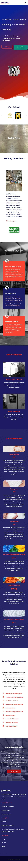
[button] (25, 2)
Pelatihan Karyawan (12, 701)
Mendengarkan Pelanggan (14, 693)
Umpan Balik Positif (11, 726)
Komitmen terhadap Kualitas (14, 697)
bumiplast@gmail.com (7, 825)
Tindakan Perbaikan (12, 722)
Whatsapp (4, 821)
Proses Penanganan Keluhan (14, 704)
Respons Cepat (10, 708)
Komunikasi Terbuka (12, 719)
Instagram (4, 839)
